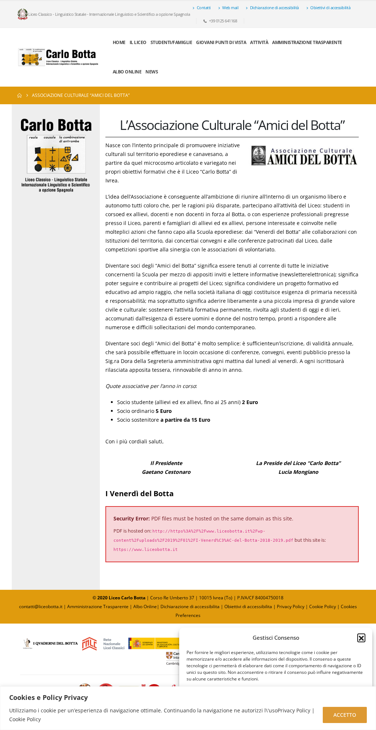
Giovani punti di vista (221, 42)
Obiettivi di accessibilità (330, 7)
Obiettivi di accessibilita (248, 606)
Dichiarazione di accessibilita (190, 606)
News (151, 72)
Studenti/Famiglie (171, 42)
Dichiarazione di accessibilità (274, 7)
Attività (259, 42)
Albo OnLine (127, 72)
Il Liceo (138, 42)
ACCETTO (344, 714)
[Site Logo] (58, 57)
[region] (188, 708)
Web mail (230, 7)
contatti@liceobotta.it (40, 606)
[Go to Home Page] (19, 95)
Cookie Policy (322, 606)
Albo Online (145, 606)
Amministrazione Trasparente (307, 42)
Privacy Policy (291, 606)
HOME (119, 42)
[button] (361, 637)
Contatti (204, 7)
